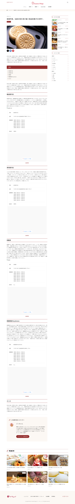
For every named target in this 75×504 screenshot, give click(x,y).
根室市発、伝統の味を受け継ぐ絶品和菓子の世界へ (22, 10)
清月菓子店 (11, 72)
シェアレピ (26, 496)
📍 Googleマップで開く (27, 158)
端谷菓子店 (11, 71)
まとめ (10, 78)
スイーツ (10, 10)
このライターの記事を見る (23, 436)
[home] (37, 3)
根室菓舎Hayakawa (12, 76)
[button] (31, 6)
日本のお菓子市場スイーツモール (37, 496)
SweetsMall (43, 6)
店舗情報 (27, 162)
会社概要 (49, 6)
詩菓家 (10, 74)
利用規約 (53, 496)
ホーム (25, 6)
